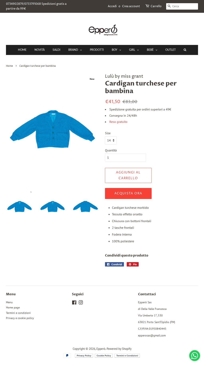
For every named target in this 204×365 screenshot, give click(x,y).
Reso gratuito (118, 122)
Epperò (100, 349)
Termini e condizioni (18, 313)
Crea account (131, 6)
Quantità (111, 150)
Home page (13, 307)
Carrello (156, 6)
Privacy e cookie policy (20, 318)
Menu (9, 302)
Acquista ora (128, 193)
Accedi (112, 6)
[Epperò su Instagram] (80, 303)
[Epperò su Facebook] (74, 303)
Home (9, 66)
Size (108, 133)
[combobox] (182, 6)
